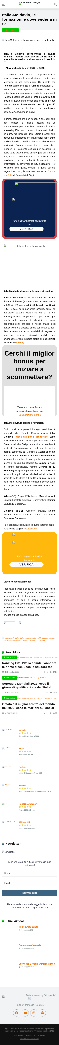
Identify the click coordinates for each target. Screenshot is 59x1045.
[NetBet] (6, 784)
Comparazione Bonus (29, 415)
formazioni (9, 638)
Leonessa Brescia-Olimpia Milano (37, 964)
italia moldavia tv (29, 640)
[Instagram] (33, 1012)
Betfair (22, 767)
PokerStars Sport (28, 804)
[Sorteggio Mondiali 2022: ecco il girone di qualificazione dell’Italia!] (29, 678)
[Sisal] (6, 747)
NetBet (22, 785)
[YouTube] (25, 1012)
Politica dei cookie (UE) (29, 1039)
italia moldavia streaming (12, 640)
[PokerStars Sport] (10, 802)
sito (19, 171)
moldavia (41, 640)
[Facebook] (16, 1012)
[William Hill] (9, 821)
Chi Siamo (18, 1035)
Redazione (30, 1035)
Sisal (21, 748)
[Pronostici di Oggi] (29, 3)
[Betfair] (6, 765)
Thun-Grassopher (28, 927)
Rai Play (19, 342)
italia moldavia (25, 638)
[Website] (42, 1012)
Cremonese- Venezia (30, 945)
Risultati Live (30, 528)
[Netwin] (7, 729)
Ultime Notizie (10, 30)
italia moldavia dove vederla (43, 638)
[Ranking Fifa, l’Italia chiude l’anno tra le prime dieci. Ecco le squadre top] (29, 658)
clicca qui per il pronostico (31, 437)
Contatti (41, 1035)
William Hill (24, 822)
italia (17, 638)
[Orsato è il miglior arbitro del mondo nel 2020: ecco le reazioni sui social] (29, 699)
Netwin (22, 730)
